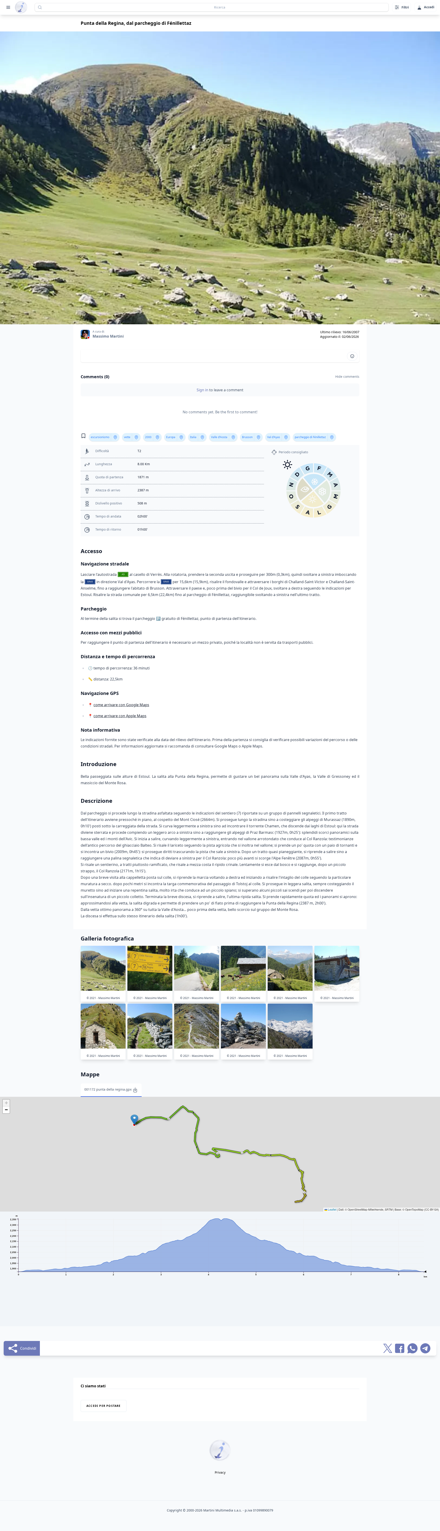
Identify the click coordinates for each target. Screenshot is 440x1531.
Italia (193, 437)
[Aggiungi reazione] (352, 356)
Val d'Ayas (273, 437)
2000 (148, 437)
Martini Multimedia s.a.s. (222, 1510)
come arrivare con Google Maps (121, 704)
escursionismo (100, 437)
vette (127, 437)
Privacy (220, 1472)
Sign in (203, 389)
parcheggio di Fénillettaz (310, 437)
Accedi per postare (103, 1406)
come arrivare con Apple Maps (120, 715)
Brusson (247, 437)
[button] (134, 1119)
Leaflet (331, 1209)
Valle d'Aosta (219, 437)
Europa (170, 437)
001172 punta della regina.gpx (108, 1089)
